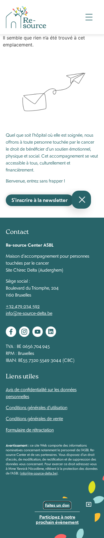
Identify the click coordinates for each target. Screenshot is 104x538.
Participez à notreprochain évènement (57, 519)
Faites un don (57, 505)
